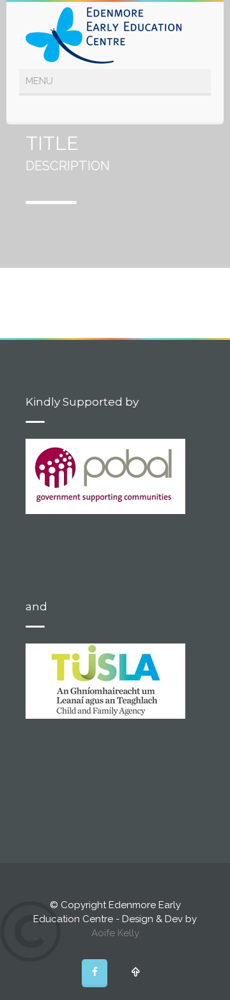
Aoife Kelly (115, 933)
